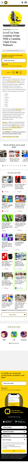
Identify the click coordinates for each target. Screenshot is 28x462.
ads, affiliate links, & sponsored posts (13, 50)
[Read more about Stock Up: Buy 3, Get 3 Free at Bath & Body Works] (20, 275)
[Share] (20, 72)
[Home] (5, 2)
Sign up (4, 122)
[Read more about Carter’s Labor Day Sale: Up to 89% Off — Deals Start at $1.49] (20, 218)
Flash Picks (19, 109)
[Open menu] (2, 2)
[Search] (22, 2)
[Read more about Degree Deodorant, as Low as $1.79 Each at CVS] (7, 179)
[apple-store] (8, 421)
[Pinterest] (17, 72)
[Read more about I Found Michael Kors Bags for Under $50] (20, 237)
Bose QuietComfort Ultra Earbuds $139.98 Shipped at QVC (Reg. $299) (7, 263)
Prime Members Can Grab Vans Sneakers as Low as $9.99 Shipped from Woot (7, 225)
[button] (24, 427)
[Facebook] (13, 72)
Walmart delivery (16, 127)
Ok (14, 451)
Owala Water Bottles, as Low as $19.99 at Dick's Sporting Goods (7, 305)
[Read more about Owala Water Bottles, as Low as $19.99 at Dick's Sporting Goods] (7, 298)
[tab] (7, 165)
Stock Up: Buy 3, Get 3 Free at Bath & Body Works (20, 282)
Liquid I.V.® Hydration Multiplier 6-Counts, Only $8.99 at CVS (7, 206)
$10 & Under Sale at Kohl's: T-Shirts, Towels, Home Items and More (20, 186)
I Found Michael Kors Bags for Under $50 (19, 243)
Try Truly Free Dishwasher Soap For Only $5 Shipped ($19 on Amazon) (7, 283)
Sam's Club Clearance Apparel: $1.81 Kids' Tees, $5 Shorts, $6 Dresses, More (7, 245)
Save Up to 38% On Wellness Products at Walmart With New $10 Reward (20, 206)
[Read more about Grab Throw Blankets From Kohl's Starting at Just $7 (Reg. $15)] (20, 256)
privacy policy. (12, 445)
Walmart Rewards (7, 129)
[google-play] (20, 421)
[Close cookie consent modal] (25, 440)
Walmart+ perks (15, 125)
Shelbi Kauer (7, 29)
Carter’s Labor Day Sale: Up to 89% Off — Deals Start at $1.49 (20, 225)
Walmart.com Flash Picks (13, 81)
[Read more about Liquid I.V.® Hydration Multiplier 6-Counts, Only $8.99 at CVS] (7, 198)
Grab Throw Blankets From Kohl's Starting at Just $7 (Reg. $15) (19, 263)
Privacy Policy (19, 65)
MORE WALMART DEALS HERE (10, 136)
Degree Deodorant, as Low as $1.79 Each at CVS (7, 186)
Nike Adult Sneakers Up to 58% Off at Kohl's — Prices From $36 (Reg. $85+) (20, 305)
